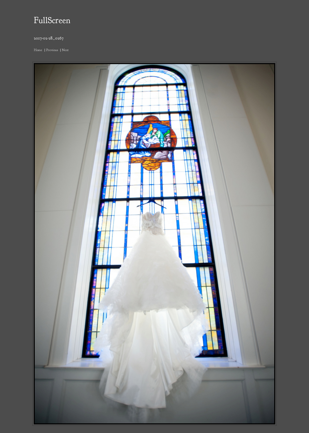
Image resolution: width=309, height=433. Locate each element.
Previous (52, 50)
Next (65, 50)
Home (38, 50)
